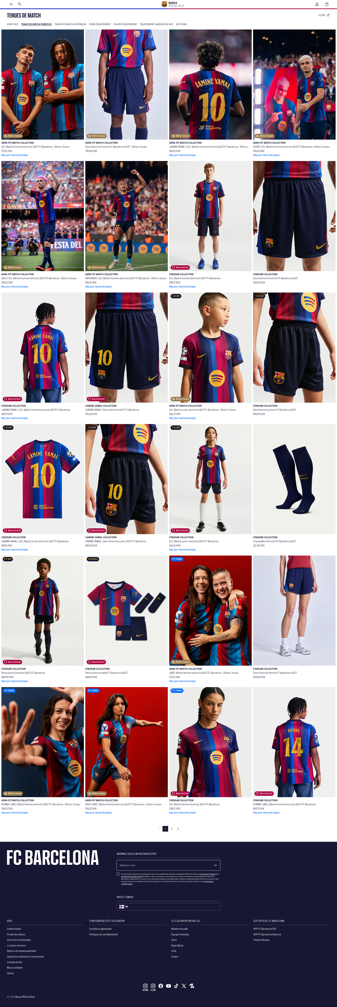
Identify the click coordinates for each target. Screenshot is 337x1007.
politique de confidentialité (131, 876)
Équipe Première (180, 934)
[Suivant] (178, 829)
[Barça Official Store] (172, 4)
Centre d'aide (14, 928)
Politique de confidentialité (103, 934)
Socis (174, 939)
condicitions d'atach (208, 874)
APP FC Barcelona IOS (264, 928)
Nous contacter (15, 967)
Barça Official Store (25, 996)
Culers (174, 956)
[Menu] (11, 4)
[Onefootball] (191, 986)
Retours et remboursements (21, 951)
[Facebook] (161, 986)
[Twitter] (184, 986)
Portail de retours (16, 934)
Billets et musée (179, 928)
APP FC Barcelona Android (267, 934)
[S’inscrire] (215, 865)
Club (173, 951)
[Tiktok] (176, 986)
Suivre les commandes (19, 939)
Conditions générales (100, 928)
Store (145, 990)
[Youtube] (168, 986)
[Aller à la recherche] (19, 4)
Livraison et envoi (16, 945)
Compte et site (14, 962)
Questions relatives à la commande (25, 956)
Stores (10, 973)
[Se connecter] (317, 4)
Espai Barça (177, 945)
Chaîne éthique (261, 939)
